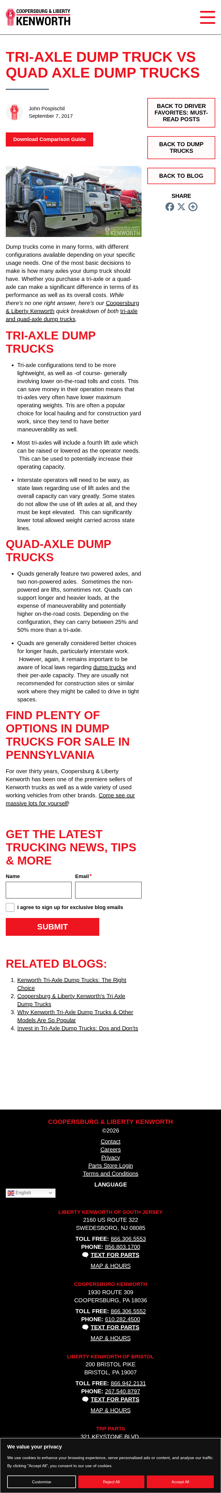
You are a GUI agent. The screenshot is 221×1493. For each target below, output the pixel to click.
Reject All (111, 1482)
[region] (110, 1465)
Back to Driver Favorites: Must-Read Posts (181, 112)
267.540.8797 (122, 1391)
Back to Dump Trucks (181, 147)
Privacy (110, 1157)
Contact (111, 1141)
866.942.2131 (128, 1383)
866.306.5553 (128, 1239)
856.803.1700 (122, 1247)
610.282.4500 (122, 1319)
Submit (52, 926)
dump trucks (109, 667)
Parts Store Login (110, 1165)
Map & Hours (111, 1266)
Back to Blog (181, 176)
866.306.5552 (128, 1311)
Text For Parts (115, 1255)
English (22, 1192)
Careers (110, 1149)
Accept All (180, 1482)
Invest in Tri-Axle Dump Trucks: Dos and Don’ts (77, 1028)
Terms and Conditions (110, 1173)
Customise (41, 1482)
